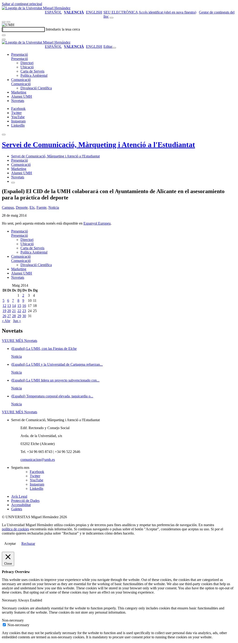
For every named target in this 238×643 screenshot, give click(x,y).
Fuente (41, 207)
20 (9, 311)
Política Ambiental (33, 75)
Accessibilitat (21, 505)
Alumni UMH (21, 96)
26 (4, 316)
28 (14, 316)
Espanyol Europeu (97, 223)
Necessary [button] (10, 600)
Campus (8, 207)
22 (19, 311)
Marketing (18, 92)
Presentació (19, 54)
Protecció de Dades (25, 501)
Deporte (22, 207)
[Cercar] (4, 35)
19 (4, 311)
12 (4, 306)
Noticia (53, 207)
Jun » (17, 321)
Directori (26, 63)
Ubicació (27, 67)
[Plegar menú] (114, 48)
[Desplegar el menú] (8, 22)
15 (19, 306)
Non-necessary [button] (13, 620)
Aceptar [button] (10, 544)
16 (24, 306)
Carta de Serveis (32, 71)
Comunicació (21, 80)
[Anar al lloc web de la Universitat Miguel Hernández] (36, 8)
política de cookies (15, 529)
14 (14, 306)
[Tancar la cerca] (4, 39)
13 (9, 306)
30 (24, 316)
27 (9, 316)
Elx (32, 207)
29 (19, 316)
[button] (19, 59)
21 (14, 311)
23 (24, 311)
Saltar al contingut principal (22, 4)
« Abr (6, 321)
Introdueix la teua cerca (63, 29)
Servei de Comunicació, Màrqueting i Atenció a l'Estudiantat (98, 144)
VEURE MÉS (19, 341)
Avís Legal (19, 496)
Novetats (17, 101)
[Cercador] (111, 17)
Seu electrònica (120, 12)
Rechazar (28, 544)
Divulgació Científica (36, 88)
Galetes (16, 509)
